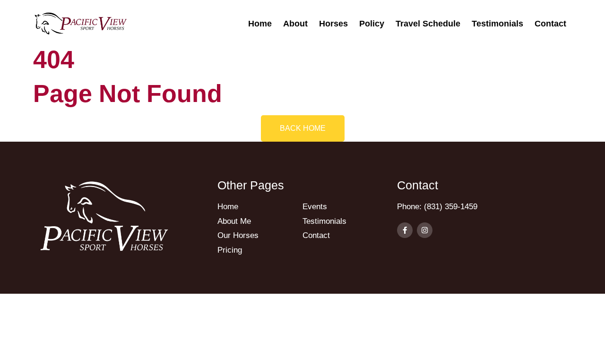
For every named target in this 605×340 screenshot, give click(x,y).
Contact (550, 23)
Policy (371, 23)
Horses (333, 23)
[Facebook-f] (405, 230)
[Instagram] (424, 230)
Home (260, 23)
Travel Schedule (428, 23)
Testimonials (497, 23)
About (295, 23)
